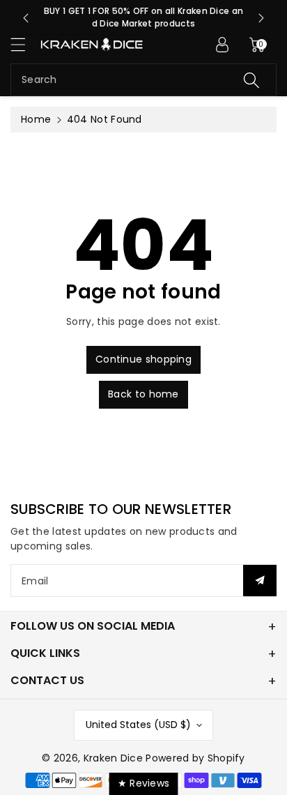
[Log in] (222, 44)
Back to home (143, 394)
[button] (24, 44)
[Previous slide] (25, 18)
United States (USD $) (138, 725)
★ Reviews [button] (144, 783)
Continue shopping (143, 359)
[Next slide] (261, 18)
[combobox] (143, 80)
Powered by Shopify (195, 758)
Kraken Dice (113, 758)
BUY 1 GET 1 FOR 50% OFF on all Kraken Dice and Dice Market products (144, 17)
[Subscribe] (260, 580)
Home (36, 119)
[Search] (251, 80)
